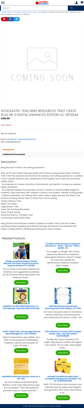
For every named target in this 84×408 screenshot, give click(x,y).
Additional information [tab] (14, 154)
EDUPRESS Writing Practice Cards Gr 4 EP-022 (21, 377)
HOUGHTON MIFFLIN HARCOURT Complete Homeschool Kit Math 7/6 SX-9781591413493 (63, 378)
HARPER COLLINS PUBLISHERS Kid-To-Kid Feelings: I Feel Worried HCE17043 (21, 307)
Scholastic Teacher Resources (25, 12)
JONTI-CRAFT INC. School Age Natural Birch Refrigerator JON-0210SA (21, 332)
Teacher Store (6, 12)
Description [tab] (8, 149)
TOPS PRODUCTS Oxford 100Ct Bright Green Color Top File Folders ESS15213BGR (63, 333)
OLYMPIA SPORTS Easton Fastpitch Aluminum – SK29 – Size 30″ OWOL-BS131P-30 (63, 245)
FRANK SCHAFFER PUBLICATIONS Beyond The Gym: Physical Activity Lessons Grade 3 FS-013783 (21, 263)
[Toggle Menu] (3, 3)
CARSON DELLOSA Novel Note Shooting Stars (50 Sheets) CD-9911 (63, 307)
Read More (21, 282)
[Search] (71, 8)
